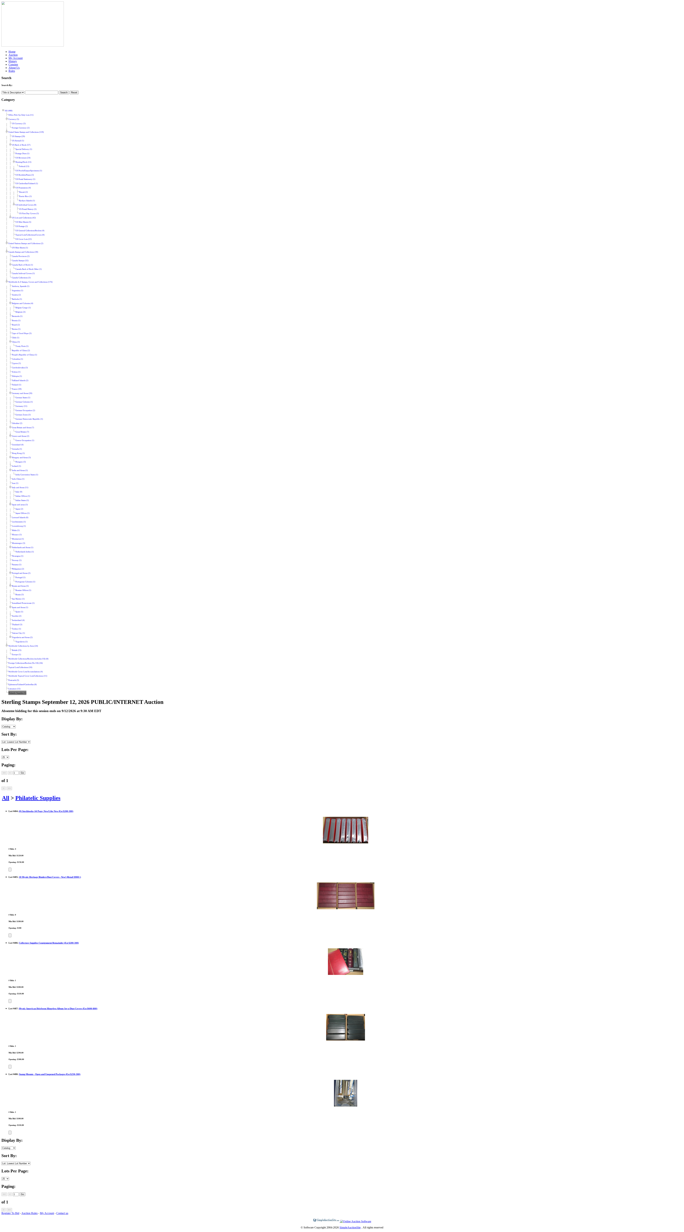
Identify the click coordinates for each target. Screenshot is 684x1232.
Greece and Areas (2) (20, 436)
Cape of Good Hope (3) (22, 333)
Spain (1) (19, 612)
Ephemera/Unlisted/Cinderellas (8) (22, 684)
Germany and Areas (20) (22, 393)
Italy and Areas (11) (20, 488)
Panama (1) (16, 565)
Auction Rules (29, 1213)
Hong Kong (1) (18, 453)
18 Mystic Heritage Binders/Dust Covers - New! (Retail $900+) (50, 877)
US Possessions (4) (23, 188)
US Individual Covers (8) (25, 205)
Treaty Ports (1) (21, 346)
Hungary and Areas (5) (21, 458)
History (13, 61)
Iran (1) (15, 483)
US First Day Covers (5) (29, 213)
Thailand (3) (17, 625)
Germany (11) (21, 406)
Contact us (62, 1213)
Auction (13, 54)
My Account (16, 58)
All (5, 798)
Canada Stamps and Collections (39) (23, 252)
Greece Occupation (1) (24, 440)
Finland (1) (16, 385)
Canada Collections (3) (21, 278)
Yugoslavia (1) (21, 642)
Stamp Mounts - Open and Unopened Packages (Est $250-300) (49, 1074)
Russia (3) (19, 595)
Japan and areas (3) (20, 505)
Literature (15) (14, 689)
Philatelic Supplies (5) (17, 693)
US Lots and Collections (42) (24, 218)
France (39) (17, 389)
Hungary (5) (20, 462)
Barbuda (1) (17, 299)
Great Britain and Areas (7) (23, 428)
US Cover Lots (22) (23, 239)
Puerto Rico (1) (25, 196)
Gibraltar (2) (17, 423)
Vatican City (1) (18, 633)
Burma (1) (16, 329)
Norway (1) (17, 560)
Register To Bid (10, 1213)
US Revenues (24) (22, 158)
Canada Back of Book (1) (22, 265)
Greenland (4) (18, 445)
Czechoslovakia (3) (20, 368)
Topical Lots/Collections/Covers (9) (30, 235)
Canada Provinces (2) (21, 256)
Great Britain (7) (22, 432)
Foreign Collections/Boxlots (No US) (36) (25, 663)
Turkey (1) (16, 629)
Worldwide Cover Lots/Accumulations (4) (25, 672)
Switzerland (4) (18, 620)
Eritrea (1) (16, 372)
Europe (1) (16, 655)
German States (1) (22, 398)
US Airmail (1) (18, 141)
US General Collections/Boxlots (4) (29, 231)
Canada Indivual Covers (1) (23, 273)
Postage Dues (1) (22, 154)
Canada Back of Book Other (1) (28, 269)
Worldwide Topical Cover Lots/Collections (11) (27, 676)
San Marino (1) (18, 599)
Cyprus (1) (16, 363)
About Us (14, 67)
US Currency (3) (19, 124)
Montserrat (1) (18, 539)
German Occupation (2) (25, 410)
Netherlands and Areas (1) (22, 547)
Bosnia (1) (16, 321)
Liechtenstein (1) (19, 522)
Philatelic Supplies (37, 798)
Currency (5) (13, 119)
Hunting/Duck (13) (23, 162)
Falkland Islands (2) (20, 380)
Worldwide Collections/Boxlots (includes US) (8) (28, 659)
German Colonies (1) (24, 402)
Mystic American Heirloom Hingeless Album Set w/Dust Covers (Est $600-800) (58, 1008)
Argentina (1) (17, 291)
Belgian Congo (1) (23, 308)
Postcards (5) (13, 680)
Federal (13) (24, 166)
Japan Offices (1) (22, 513)
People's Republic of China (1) (24, 355)
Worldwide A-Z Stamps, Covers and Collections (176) (30, 282)
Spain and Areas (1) (20, 607)
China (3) (16, 342)
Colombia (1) (17, 359)
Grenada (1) (17, 449)
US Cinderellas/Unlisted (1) (26, 183)
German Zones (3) (23, 415)
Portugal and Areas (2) (21, 573)
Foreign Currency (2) (21, 128)
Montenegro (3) (18, 543)
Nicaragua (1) (17, 556)
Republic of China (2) (21, 350)
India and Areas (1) (20, 470)
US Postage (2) (21, 226)
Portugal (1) (20, 577)
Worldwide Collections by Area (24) (23, 646)
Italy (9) (18, 492)
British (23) (16, 650)
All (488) (8, 111)
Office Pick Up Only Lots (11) (20, 115)
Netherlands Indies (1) (24, 552)
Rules (12, 70)
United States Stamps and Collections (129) (26, 132)
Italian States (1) (22, 500)
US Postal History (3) (28, 209)
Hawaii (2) (23, 192)
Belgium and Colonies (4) (22, 303)
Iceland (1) (16, 466)
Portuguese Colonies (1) (25, 582)
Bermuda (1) (17, 316)
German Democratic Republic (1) (29, 419)
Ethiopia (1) (17, 376)
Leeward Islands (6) (20, 517)
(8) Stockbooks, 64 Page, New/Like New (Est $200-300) (46, 811)
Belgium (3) (20, 312)
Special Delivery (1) (23, 149)
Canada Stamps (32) (20, 261)
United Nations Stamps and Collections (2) (25, 243)
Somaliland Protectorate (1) (23, 603)
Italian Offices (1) (22, 496)
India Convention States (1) (26, 475)
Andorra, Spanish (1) (20, 286)
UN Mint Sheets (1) (20, 248)
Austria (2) (16, 295)
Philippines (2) (18, 569)
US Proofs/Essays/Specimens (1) (28, 171)
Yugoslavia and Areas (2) (22, 637)
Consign (13, 64)
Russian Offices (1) (23, 590)
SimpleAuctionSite (350, 1227)
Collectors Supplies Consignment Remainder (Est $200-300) (49, 943)
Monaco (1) (17, 535)
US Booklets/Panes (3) (24, 175)
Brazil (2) (16, 325)
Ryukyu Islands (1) (27, 201)
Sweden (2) (16, 616)
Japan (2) (19, 509)
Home (12, 51)
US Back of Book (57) (21, 145)
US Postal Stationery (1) (25, 179)
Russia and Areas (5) (20, 586)
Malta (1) (16, 530)
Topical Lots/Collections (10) (20, 667)
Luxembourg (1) (19, 526)
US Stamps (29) (18, 136)
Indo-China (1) (18, 479)
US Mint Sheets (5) (23, 222)
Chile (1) (15, 338)
